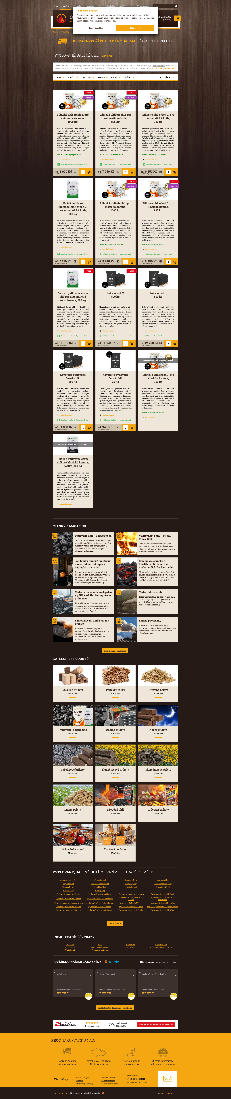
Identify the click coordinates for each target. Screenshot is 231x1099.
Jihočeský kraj (100, 880)
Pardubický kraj (99, 887)
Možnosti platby (108, 1077)
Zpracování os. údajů (109, 1084)
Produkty (65, 6)
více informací (65, 159)
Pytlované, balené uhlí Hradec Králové (68, 903)
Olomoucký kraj (68, 887)
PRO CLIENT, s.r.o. (167, 1093)
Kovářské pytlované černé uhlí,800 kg (73, 378)
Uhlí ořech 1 (70, 950)
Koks (100, 944)
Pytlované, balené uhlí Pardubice (99, 903)
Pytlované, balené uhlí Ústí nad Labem (131, 898)
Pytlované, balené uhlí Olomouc (100, 898)
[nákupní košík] (177, 19)
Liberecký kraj (131, 884)
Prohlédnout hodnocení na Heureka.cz (115, 1008)
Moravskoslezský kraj (163, 884)
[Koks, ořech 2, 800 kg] (115, 278)
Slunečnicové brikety (115, 771)
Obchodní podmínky (84, 1084)
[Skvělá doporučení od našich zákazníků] (163, 1049)
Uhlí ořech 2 (70, 947)
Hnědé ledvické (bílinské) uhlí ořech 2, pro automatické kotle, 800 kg (72, 209)
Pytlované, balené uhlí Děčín (162, 910)
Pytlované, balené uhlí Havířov (162, 903)
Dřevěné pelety (158, 691)
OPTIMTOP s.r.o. (60, 1093)
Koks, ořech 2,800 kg (115, 294)
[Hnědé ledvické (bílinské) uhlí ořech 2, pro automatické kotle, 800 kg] (73, 189)
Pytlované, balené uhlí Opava (131, 907)
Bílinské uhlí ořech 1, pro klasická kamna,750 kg (158, 378)
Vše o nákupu (78, 6)
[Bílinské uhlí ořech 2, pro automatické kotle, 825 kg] (115, 100)
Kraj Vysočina (68, 884)
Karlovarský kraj (162, 880)
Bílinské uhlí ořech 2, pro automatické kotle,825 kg (115, 118)
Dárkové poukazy (115, 851)
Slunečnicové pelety (158, 771)
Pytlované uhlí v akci (100, 950)
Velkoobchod (110, 6)
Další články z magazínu (115, 651)
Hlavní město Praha (68, 880)
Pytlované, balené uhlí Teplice (131, 910)
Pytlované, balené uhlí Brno (99, 894)
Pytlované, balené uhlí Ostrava (131, 894)
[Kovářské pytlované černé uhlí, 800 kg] (73, 360)
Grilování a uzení (73, 851)
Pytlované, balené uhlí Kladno (68, 907)
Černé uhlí (70, 944)
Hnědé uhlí (130, 944)
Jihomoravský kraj (131, 880)
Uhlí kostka (130, 947)
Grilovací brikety (158, 811)
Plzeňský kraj (131, 887)
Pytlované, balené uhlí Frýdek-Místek (162, 907)
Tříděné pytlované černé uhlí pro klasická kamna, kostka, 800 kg (73, 462)
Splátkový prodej (108, 1081)
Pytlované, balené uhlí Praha (68, 894)
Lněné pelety (72, 811)
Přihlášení (144, 6)
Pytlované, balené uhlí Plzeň (162, 894)
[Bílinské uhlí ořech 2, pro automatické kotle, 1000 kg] (73, 100)
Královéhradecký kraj (100, 884)
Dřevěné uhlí (115, 811)
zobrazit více (115, 923)
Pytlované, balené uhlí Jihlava (99, 910)
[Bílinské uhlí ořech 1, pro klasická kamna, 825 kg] (158, 189)
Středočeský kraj (163, 887)
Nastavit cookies (95, 28)
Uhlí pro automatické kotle (161, 947)
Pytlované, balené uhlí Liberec (68, 898)
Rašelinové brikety (73, 771)
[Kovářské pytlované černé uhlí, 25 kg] (115, 360)
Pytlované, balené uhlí (73, 731)
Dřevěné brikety (72, 691)
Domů (55, 32)
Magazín (90, 6)
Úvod (56, 6)
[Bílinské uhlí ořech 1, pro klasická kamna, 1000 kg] (115, 189)
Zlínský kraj (100, 890)
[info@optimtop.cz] (167, 1079)
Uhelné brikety (115, 731)
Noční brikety (158, 731)
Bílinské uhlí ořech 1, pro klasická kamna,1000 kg (115, 207)
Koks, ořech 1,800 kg (158, 294)
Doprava (79, 1081)
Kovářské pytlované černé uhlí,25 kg (115, 378)
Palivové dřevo (115, 691)
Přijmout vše (135, 28)
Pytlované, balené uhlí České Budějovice (162, 898)
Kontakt (121, 6)
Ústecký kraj (68, 890)
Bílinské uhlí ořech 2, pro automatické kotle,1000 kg (73, 118)
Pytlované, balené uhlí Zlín (131, 903)
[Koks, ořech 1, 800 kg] (158, 278)
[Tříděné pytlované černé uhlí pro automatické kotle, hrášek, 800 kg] (73, 278)
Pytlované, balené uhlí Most (99, 907)
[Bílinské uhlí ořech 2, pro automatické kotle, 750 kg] (158, 100)
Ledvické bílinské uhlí (100, 947)
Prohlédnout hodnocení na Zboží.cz (156, 1024)
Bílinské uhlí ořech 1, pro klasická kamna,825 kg (158, 207)
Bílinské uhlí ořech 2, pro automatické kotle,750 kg (158, 118)
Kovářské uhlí (161, 944)
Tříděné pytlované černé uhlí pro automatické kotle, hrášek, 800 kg (73, 296)
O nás (99, 6)
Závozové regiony (83, 1077)
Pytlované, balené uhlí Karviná (68, 910)
